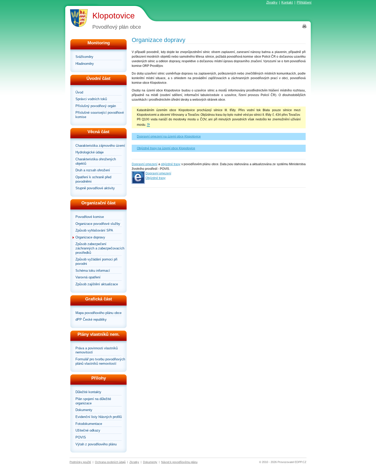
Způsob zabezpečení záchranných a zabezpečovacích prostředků (99, 248)
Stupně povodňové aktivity (95, 188)
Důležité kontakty (88, 392)
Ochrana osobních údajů (110, 462)
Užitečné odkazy (87, 430)
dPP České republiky (91, 319)
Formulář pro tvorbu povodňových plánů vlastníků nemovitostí (100, 361)
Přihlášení (304, 2)
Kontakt (287, 2)
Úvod (79, 92)
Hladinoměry (84, 64)
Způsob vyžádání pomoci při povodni (96, 261)
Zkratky (272, 2)
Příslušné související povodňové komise (99, 115)
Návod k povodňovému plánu (179, 462)
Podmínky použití (80, 462)
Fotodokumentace (88, 424)
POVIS (80, 437)
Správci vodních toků (91, 99)
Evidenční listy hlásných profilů (98, 417)
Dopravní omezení (144, 164)
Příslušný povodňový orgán (95, 106)
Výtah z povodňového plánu (96, 444)
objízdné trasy (170, 164)
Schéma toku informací (92, 270)
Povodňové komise (89, 217)
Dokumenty (83, 410)
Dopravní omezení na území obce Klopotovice (169, 136)
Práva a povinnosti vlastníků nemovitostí (96, 350)
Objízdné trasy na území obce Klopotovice (166, 148)
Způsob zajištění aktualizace (96, 284)
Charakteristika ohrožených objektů (95, 161)
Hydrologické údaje (89, 152)
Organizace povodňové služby (97, 224)
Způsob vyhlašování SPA (94, 230)
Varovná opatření (88, 277)
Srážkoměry (84, 57)
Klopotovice (113, 15)
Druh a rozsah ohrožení (92, 170)
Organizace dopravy (90, 237)
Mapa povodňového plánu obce (98, 313)
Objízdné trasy (155, 178)
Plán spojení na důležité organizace (93, 401)
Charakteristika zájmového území (100, 146)
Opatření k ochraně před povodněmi (93, 179)
